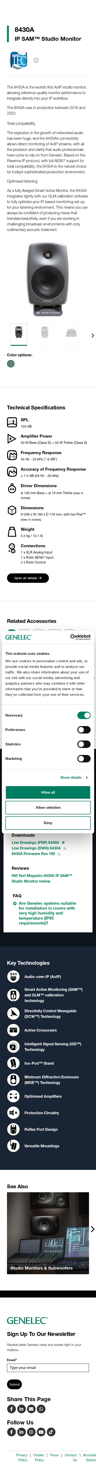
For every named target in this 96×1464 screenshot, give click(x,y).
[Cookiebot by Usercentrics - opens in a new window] (70, 637)
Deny (48, 823)
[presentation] (93, 335)
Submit (14, 1384)
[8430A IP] (32, 1409)
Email (12, 1360)
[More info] (36, 60)
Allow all (48, 792)
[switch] (84, 730)
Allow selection (48, 807)
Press (54, 1455)
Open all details (25, 578)
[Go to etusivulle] (48, 1320)
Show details (71, 777)
